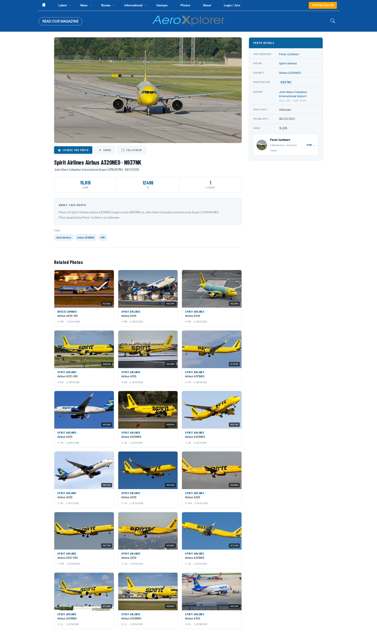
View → (311, 144)
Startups (162, 5)
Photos (185, 5)
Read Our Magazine (60, 21)
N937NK (286, 82)
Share (105, 150)
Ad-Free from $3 (323, 5)
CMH (102, 237)
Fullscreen (132, 150)
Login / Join (232, 5)
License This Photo (73, 150)
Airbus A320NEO (85, 237)
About (207, 5)
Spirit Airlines (64, 237)
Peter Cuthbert (289, 54)
